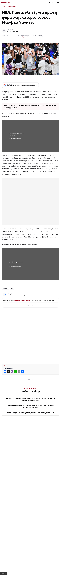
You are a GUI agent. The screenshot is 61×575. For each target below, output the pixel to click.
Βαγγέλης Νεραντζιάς (12, 31)
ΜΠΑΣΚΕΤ (5, 288)
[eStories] (53, 2)
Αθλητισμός (12, 6)
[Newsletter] (49, 2)
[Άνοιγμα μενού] (58, 2)
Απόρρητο (4, 573)
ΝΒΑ (12, 288)
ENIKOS (6, 2)
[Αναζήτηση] (45, 2)
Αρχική (4, 6)
